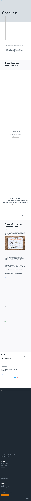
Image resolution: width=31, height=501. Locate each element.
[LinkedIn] (28, 498)
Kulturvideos (3, 467)
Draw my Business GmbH (4, 463)
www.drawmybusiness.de (5, 456)
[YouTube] (27, 498)
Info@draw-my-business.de (5, 374)
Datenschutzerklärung (4, 478)
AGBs (1, 477)
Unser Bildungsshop (4, 465)
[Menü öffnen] (29, 4)
